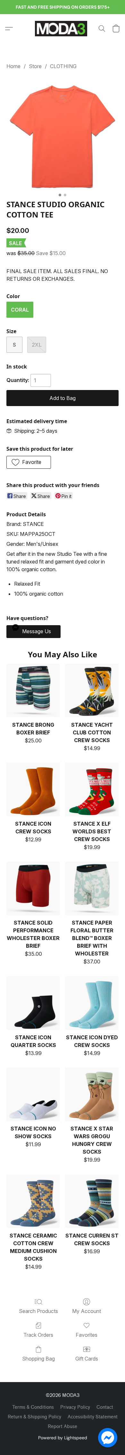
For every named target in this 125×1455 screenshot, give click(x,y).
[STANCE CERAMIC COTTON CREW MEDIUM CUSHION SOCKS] (33, 1201)
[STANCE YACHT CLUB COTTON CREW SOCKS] (92, 690)
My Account (86, 1311)
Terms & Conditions (33, 1407)
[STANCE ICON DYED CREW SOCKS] (92, 1003)
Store (35, 66)
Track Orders (38, 1335)
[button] (62, 28)
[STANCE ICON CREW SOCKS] (33, 789)
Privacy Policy (75, 1407)
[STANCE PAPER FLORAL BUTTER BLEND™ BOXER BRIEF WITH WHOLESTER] (92, 888)
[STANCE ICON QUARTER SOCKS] (33, 1003)
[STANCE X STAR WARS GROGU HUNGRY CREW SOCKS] (92, 1094)
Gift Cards (86, 1358)
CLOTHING (63, 66)
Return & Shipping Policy (34, 1417)
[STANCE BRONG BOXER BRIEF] (33, 690)
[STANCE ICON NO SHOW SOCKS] (33, 1094)
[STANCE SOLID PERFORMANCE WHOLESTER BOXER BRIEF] (33, 888)
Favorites (86, 1335)
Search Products (38, 1311)
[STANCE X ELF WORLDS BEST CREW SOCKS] (92, 789)
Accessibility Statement (93, 1417)
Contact (104, 1407)
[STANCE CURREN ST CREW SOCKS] (92, 1201)
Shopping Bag (38, 1358)
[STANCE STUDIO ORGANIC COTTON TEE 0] (62, 133)
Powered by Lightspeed (62, 1438)
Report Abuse (62, 1426)
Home (13, 66)
